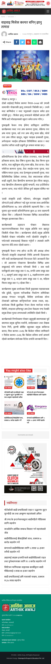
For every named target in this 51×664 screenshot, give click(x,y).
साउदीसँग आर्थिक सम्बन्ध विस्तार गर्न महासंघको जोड (25, 531)
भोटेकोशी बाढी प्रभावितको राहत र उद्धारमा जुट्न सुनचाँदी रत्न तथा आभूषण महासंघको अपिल (25, 512)
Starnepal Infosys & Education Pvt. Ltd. (31, 658)
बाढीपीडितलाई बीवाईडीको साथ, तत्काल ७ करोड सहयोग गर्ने (22, 540)
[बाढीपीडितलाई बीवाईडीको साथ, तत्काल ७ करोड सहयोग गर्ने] (14, 408)
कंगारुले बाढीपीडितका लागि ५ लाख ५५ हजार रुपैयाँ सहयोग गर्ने (24, 550)
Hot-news (8, 388)
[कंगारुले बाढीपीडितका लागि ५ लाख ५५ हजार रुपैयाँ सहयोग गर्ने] (37, 408)
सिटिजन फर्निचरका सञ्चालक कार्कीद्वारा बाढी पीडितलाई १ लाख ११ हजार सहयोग (23, 569)
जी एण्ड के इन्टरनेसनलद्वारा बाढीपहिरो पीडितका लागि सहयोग (25, 521)
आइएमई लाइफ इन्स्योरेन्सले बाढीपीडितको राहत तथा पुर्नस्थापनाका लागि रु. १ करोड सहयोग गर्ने (25, 559)
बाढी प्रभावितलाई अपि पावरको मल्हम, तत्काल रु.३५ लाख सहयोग (24, 579)
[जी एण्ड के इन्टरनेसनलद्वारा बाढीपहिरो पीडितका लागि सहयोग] (37, 382)
